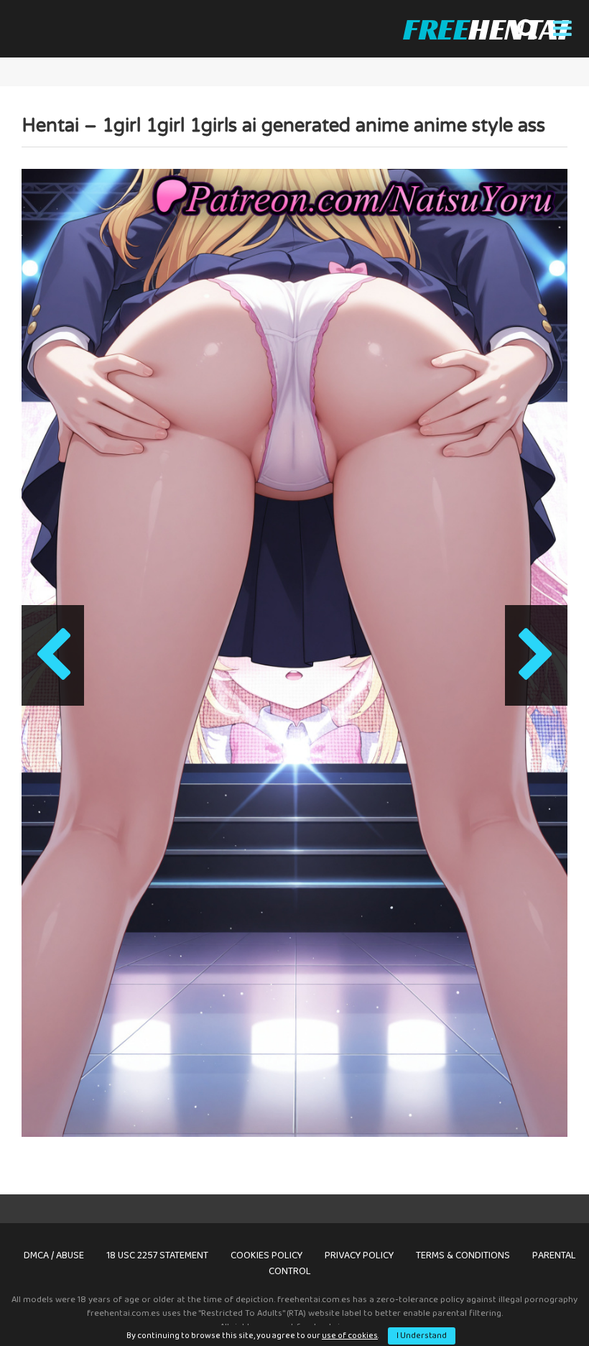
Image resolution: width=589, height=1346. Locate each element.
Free (485, 28)
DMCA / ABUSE (54, 1255)
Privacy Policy (359, 1255)
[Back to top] (540, 1302)
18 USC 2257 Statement (157, 1255)
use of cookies (350, 1335)
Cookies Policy (266, 1255)
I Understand (421, 1335)
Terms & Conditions (463, 1255)
